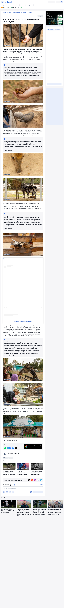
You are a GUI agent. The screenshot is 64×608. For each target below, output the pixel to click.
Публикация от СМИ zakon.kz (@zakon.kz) (23, 321)
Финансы (27, 2)
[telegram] (7, 448)
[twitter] (16, 448)
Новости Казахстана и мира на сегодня (11, 12)
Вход (42, 484)
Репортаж (30, 12)
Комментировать (38, 492)
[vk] (13, 448)
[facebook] (10, 448)
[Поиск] (61, 2)
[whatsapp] (5, 448)
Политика (19, 2)
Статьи (31, 2)
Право (43, 2)
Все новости (23, 12)
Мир (23, 2)
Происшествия (37, 2)
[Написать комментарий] (23, 488)
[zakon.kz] (9, 2)
